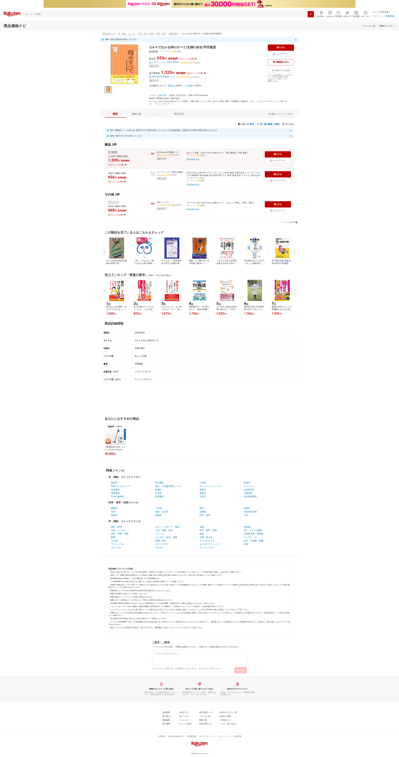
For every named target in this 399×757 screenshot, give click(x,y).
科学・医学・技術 (145, 34)
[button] (330, 14)
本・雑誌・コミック (126, 34)
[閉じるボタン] (296, 39)
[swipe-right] (294, 251)
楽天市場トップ (108, 34)
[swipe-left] (104, 251)
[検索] (311, 14)
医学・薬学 (161, 34)
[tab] (115, 114)
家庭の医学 (173, 34)
